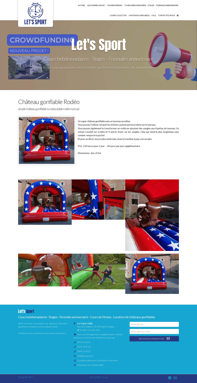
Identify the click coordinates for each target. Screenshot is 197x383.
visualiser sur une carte (89, 330)
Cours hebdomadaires (135, 5)
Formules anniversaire (167, 5)
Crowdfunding (114, 5)
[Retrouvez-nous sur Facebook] (171, 378)
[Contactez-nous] (176, 378)
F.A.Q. (154, 15)
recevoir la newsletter (151, 339)
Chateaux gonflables (139, 15)
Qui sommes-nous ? (96, 5)
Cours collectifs (118, 15)
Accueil (81, 5)
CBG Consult (101, 377)
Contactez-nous (166, 15)
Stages (151, 5)
